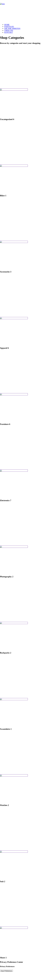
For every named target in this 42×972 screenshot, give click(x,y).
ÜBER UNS (8, 30)
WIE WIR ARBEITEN (12, 28)
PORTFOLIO (9, 26)
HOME (6, 25)
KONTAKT (8, 32)
